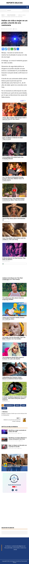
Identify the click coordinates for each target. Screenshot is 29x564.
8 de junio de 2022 (13, 448)
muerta (17, 405)
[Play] (13, 490)
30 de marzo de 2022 (7, 29)
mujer (23, 405)
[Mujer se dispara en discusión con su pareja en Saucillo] (4, 447)
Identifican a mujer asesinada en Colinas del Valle (17, 431)
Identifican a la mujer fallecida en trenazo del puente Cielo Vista (18, 438)
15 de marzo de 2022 (14, 440)
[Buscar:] (15, 10)
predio (4, 408)
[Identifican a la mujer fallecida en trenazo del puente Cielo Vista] (4, 439)
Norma (15, 29)
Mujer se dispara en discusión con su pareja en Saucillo (18, 446)
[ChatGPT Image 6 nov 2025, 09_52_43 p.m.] (14, 470)
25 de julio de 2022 (13, 433)
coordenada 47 (9, 405)
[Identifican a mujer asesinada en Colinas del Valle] (4, 432)
